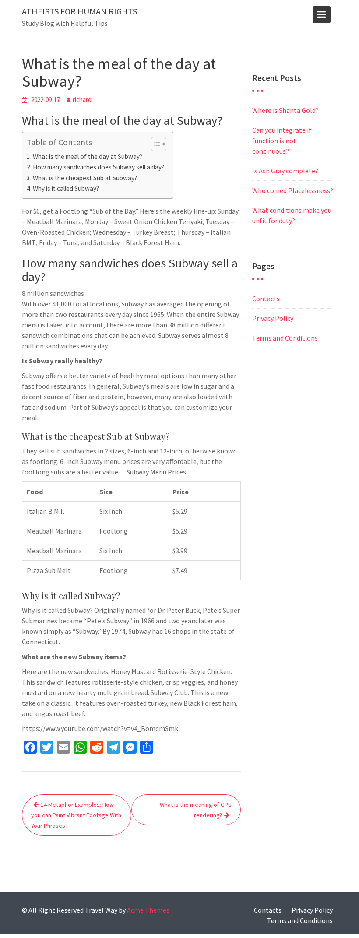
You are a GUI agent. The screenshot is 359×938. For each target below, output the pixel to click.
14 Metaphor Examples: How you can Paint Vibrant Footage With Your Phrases (76, 815)
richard (82, 99)
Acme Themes (148, 910)
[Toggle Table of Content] (154, 144)
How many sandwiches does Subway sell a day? (98, 167)
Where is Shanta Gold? (285, 110)
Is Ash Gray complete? (285, 170)
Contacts (266, 298)
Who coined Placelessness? (292, 190)
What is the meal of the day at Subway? (87, 156)
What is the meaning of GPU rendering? (196, 810)
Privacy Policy (272, 318)
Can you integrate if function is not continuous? (281, 140)
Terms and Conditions (285, 338)
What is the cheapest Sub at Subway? (85, 178)
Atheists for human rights (79, 11)
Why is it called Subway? (66, 188)
